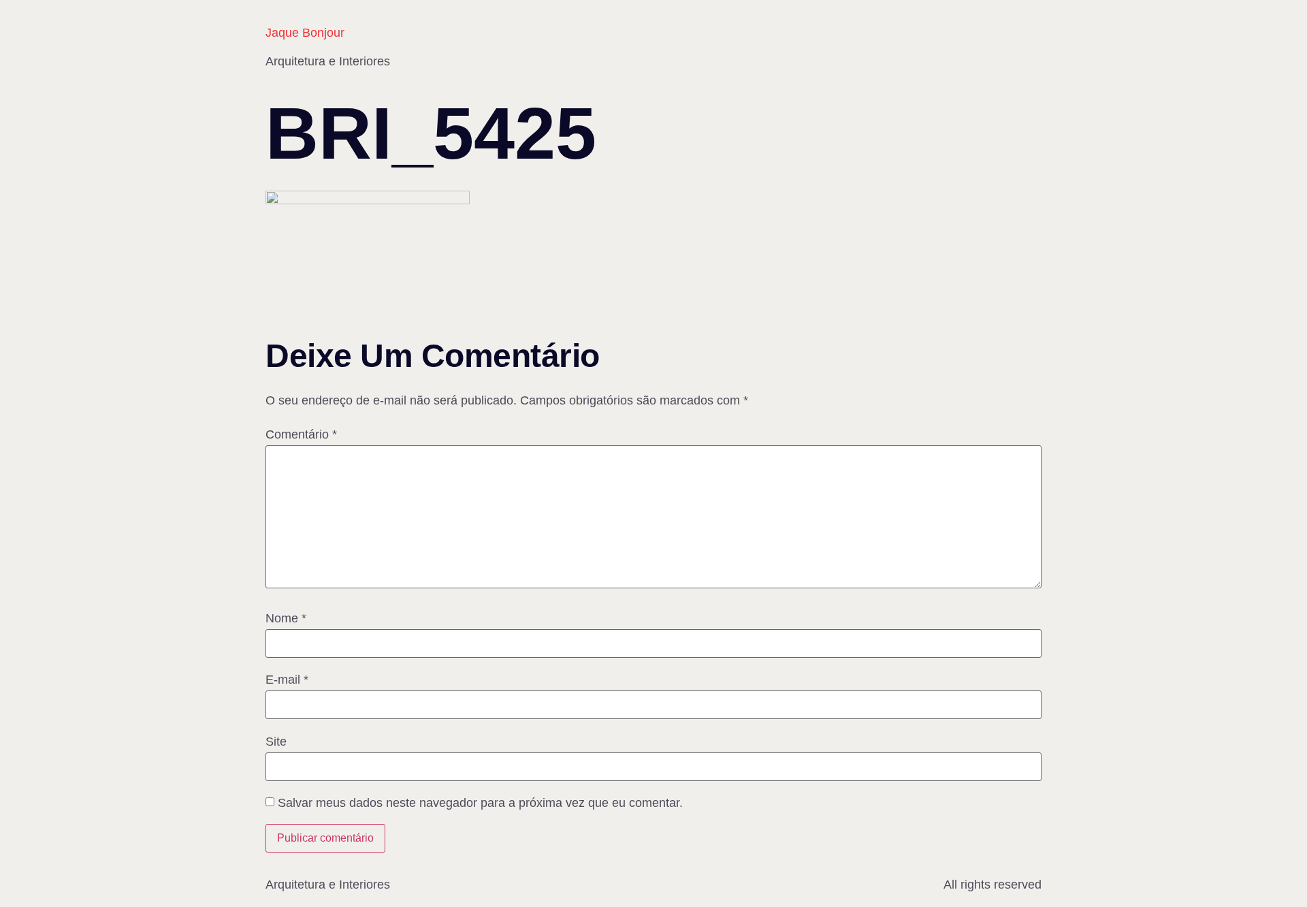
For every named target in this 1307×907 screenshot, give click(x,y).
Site (276, 741)
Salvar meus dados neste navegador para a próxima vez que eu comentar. (480, 803)
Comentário (301, 434)
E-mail (286, 679)
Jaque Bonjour (304, 32)
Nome (285, 618)
